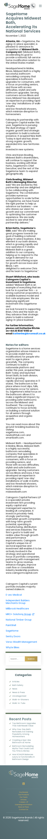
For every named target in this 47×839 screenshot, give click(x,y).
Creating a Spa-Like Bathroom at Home (21, 741)
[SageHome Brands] (14, 5)
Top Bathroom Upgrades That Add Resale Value (24, 724)
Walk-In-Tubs (18, 703)
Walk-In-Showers (20, 699)
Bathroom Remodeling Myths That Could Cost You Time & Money (23, 748)
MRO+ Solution (20, 614)
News (14, 689)
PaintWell (11, 625)
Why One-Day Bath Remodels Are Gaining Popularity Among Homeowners (22, 733)
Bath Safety (17, 685)
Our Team (23, 797)
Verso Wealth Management (21, 642)
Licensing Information (23, 804)
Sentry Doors (13, 636)
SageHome (12, 630)
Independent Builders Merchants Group (18, 602)
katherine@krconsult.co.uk (29, 333)
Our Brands (23, 792)
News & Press (18, 692)
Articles (15, 681)
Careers (24, 802)
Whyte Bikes (12, 647)
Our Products (23, 794)
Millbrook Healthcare (17, 608)
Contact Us (23, 809)
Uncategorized (19, 696)
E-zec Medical (14, 594)
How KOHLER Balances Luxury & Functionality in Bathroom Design (23, 757)
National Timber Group (19, 619)
